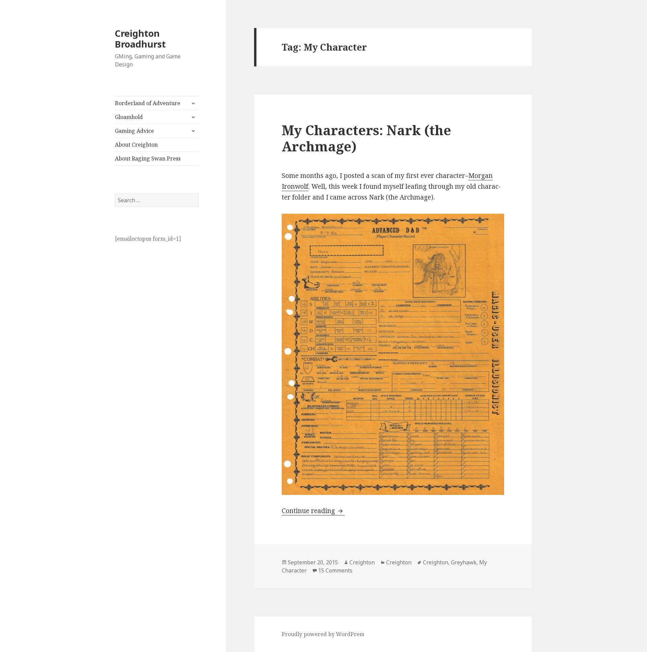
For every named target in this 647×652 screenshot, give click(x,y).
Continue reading (313, 510)
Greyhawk (463, 562)
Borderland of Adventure (147, 103)
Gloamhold (129, 117)
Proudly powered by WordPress (323, 634)
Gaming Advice (134, 131)
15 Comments (335, 570)
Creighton (362, 562)
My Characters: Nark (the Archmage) (366, 138)
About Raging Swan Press (148, 158)
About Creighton (136, 144)
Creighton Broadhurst (140, 38)
